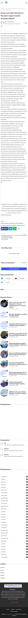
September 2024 (14, 538)
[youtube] (17, 602)
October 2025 (14, 503)
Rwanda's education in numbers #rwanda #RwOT (18, 315)
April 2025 (14, 519)
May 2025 (14, 517)
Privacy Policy (14, 611)
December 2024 (14, 530)
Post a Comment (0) (14, 269)
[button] (26, 2)
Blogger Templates (11, 614)
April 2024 (14, 551)
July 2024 (14, 543)
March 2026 (14, 490)
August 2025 (14, 509)
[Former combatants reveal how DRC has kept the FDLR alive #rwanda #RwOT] (4, 354)
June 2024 (14, 546)
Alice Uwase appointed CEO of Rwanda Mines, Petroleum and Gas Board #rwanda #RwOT (17, 373)
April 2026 (14, 487)
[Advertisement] (14, 421)
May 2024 (14, 549)
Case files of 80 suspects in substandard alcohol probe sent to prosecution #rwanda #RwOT (18, 363)
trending (2, 578)
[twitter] (14, 602)
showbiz (2, 575)
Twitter (11, 228)
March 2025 (14, 522)
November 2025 (14, 500)
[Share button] (19, 228)
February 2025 (14, 525)
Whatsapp (15, 228)
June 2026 (14, 482)
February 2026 (14, 492)
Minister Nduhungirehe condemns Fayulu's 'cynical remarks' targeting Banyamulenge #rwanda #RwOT (18, 383)
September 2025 (14, 506)
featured (2, 567)
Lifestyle (2, 572)
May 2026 (14, 484)
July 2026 (14, 479)
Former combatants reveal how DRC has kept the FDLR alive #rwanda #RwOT (18, 354)
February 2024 (14, 557)
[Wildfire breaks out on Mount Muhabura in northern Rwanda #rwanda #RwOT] (4, 393)
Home (2, 8)
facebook (8, 278)
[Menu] (2, 2)
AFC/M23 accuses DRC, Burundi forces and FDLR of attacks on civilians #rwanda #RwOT (18, 334)
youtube (22, 278)
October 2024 (14, 535)
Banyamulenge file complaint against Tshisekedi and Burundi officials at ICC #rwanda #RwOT (18, 344)
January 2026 (14, 495)
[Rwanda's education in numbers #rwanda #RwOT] (4, 315)
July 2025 (14, 511)
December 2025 (14, 498)
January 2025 (14, 527)
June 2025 (14, 514)
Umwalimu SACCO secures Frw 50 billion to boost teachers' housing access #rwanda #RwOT (18, 324)
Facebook (5, 228)
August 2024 (14, 541)
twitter (8, 282)
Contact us (18, 609)
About (12, 609)
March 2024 (14, 554)
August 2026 (14, 476)
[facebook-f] (12, 602)
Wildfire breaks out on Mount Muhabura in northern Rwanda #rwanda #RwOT (18, 392)
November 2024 (14, 533)
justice (2, 570)
